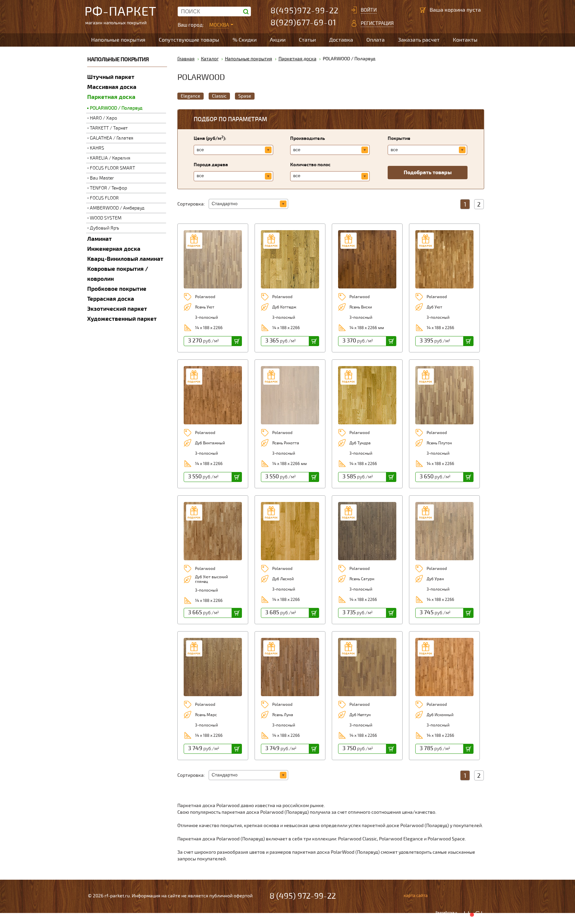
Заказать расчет (419, 40)
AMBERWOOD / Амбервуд (117, 208)
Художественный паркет (122, 318)
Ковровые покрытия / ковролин (117, 273)
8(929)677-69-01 (303, 23)
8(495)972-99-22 (304, 11)
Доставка (341, 40)
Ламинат (99, 238)
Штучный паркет (110, 77)
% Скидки (245, 40)
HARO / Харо (103, 118)
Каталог (210, 59)
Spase (244, 96)
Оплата (375, 40)
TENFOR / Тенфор (108, 188)
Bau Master (102, 178)
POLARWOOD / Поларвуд (116, 108)
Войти (369, 10)
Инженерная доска (113, 248)
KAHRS (97, 148)
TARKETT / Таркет (109, 128)
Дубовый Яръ (104, 228)
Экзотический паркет (117, 308)
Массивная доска (111, 87)
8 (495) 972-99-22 (303, 896)
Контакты (465, 40)
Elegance (190, 96)
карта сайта (416, 895)
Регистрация (377, 23)
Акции (278, 40)
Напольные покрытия (118, 40)
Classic (219, 96)
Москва (219, 25)
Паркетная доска (111, 97)
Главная (186, 59)
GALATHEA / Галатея (111, 138)
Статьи (307, 40)
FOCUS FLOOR (104, 198)
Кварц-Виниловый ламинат (125, 258)
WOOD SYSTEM (105, 218)
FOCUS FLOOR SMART (112, 168)
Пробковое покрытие (116, 288)
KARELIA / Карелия (110, 158)
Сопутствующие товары (189, 40)
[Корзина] (423, 10)
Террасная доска (110, 298)
